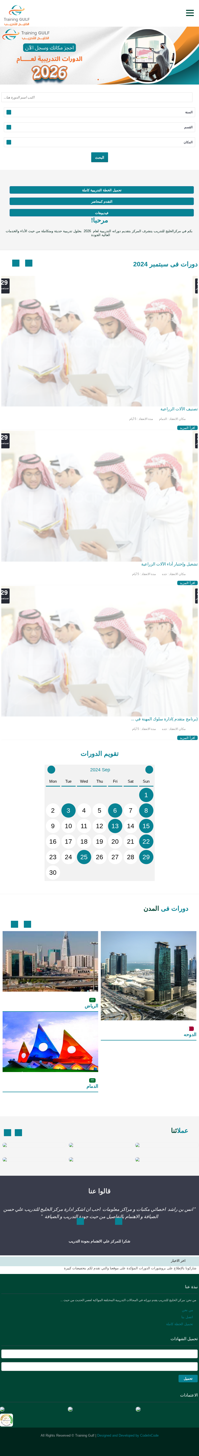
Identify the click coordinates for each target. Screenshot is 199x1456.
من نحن (187, 1310)
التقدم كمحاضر (101, 201)
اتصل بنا (187, 1317)
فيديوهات (101, 213)
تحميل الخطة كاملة (179, 1324)
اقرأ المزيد (187, 428)
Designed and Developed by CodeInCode (128, 1435)
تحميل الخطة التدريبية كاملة (102, 190)
